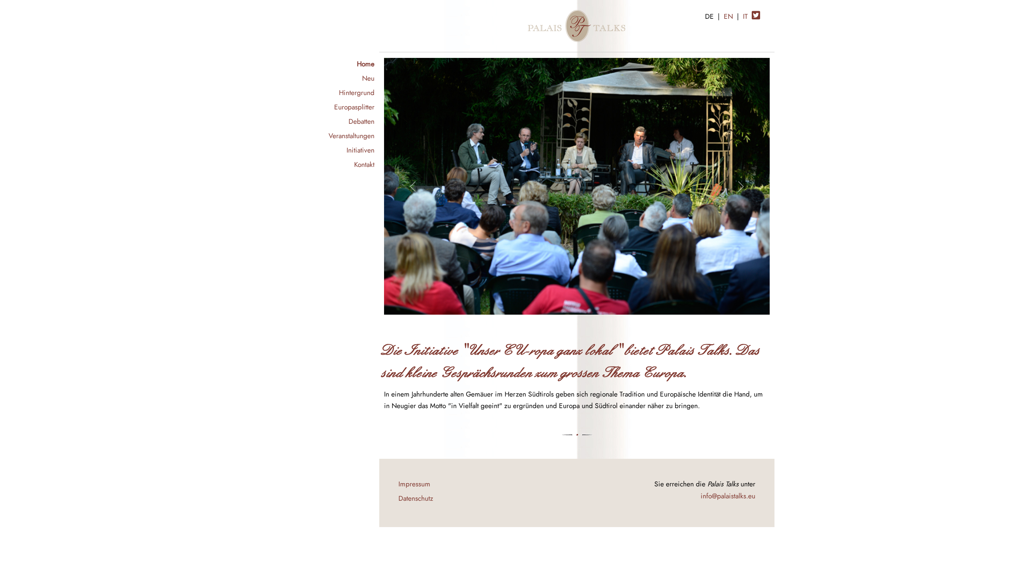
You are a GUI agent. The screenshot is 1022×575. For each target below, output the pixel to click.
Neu (368, 78)
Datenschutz (415, 498)
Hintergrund (356, 92)
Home (365, 64)
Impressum (414, 484)
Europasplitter (354, 107)
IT (745, 16)
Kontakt (364, 164)
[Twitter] (756, 12)
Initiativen (360, 150)
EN (728, 16)
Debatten (361, 121)
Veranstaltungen (351, 136)
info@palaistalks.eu (728, 496)
